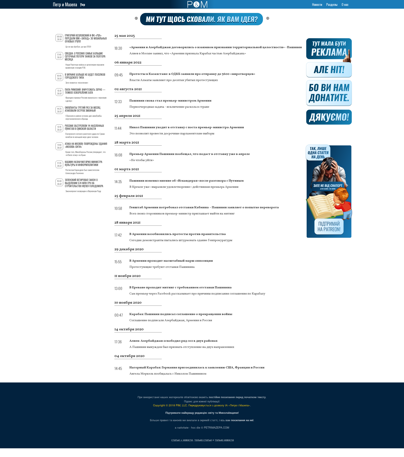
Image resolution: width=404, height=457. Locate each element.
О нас (345, 4)
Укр (82, 4)
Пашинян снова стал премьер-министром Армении (170, 101)
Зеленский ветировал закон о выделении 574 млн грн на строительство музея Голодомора (84, 183)
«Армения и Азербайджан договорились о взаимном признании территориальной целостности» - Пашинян (215, 47)
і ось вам (236, 420)
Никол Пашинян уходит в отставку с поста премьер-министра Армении (186, 127)
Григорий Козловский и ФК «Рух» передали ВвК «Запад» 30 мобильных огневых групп (86, 38)
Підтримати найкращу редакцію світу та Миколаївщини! (202, 413)
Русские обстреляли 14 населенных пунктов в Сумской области (84, 127)
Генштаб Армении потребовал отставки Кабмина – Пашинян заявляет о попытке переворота (204, 207)
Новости (317, 4)
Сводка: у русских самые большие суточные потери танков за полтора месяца (85, 56)
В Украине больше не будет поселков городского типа (85, 76)
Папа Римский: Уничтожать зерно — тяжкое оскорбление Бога (85, 91)
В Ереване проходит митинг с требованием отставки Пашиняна (180, 287)
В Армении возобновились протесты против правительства (177, 234)
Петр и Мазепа (65, 4)
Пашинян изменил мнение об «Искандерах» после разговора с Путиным (186, 181)
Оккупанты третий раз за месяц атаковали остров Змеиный (82, 109)
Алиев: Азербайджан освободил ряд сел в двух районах (173, 341)
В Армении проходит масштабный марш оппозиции (171, 261)
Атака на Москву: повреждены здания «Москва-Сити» (86, 145)
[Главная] (197, 4)
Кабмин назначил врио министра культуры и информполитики (83, 163)
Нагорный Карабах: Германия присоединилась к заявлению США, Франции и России (196, 367)
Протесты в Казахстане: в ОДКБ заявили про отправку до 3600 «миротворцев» (192, 74)
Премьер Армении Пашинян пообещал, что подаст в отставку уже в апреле (189, 154)
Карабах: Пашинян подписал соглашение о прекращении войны (180, 314)
